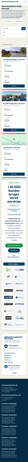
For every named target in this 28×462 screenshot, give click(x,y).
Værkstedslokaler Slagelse (8, 451)
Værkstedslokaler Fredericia (9, 441)
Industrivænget (8, 362)
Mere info (14, 86)
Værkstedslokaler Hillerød (8, 452)
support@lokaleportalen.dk (9, 390)
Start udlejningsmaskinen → (14, 256)
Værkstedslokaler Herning (8, 428)
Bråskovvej (7, 360)
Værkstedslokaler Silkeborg (9, 430)
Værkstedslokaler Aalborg (8, 410)
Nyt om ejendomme (7, 399)
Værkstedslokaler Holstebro (9, 444)
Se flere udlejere (14, 264)
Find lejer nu (14, 250)
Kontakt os (4, 400)
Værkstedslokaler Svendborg (9, 457)
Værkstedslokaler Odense (8, 408)
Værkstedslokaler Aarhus (8, 407)
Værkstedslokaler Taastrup (9, 445)
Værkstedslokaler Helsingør (9, 433)
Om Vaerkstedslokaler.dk (8, 397)
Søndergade (7, 355)
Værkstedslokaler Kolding (8, 418)
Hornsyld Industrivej (9, 353)
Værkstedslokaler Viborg (8, 440)
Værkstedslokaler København (9, 406)
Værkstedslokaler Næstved (9, 434)
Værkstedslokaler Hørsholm (9, 431)
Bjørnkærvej (7, 357)
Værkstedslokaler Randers (8, 417)
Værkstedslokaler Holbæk (8, 454)
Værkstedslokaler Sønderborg (9, 455)
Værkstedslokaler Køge (8, 442)
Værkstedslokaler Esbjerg (8, 411)
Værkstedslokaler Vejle (7, 421)
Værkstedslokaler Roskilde (8, 423)
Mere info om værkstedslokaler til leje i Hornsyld (12, 16)
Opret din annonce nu (14, 245)
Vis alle (15, 372)
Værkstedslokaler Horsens (8, 420)
